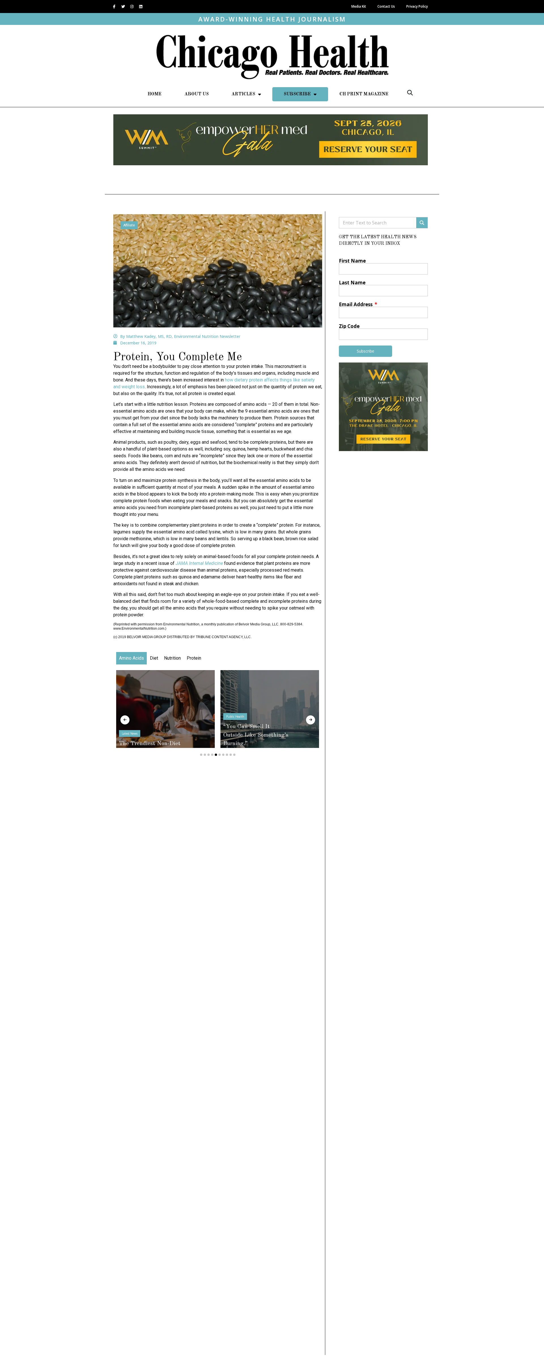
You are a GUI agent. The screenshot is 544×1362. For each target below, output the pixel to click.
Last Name (352, 282)
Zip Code (349, 326)
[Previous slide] (124, 719)
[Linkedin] (140, 6)
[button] (410, 92)
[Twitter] (123, 6)
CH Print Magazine (363, 94)
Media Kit (358, 6)
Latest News (129, 733)
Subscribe (297, 94)
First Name (352, 260)
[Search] (422, 222)
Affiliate (129, 225)
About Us (196, 94)
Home (155, 94)
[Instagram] (131, 6)
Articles (243, 94)
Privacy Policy (417, 6)
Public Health (235, 716)
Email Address (356, 304)
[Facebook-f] (114, 6)
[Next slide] (310, 719)
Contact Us (386, 6)
